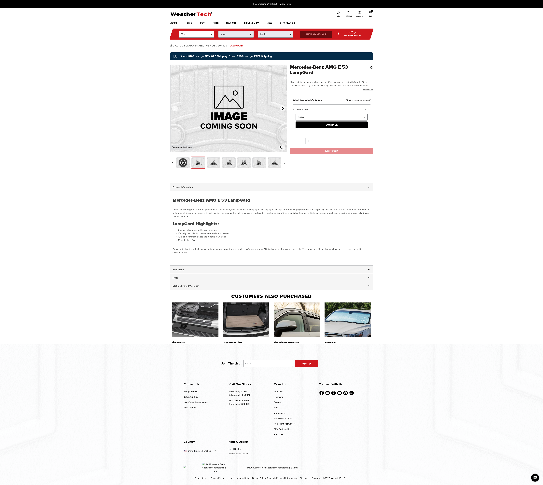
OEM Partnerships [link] (282, 429)
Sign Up (306, 363)
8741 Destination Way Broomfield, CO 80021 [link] (239, 402)
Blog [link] (276, 407)
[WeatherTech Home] (191, 14)
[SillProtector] (195, 319)
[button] (348, 14)
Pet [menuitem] (202, 23)
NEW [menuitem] (269, 23)
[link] (171, 45)
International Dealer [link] (238, 453)
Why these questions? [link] (359, 100)
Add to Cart (331, 150)
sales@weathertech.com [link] (196, 402)
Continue (332, 124)
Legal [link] (230, 478)
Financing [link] (278, 397)
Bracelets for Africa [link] (283, 418)
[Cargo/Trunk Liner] (246, 319)
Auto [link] (178, 45)
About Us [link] (278, 391)
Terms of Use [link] (201, 478)
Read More (368, 89)
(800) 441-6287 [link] (191, 391)
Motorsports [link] (279, 413)
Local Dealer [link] (235, 449)
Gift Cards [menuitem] (287, 23)
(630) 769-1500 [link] (191, 397)
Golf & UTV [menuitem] (251, 23)
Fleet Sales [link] (279, 434)
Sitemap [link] (304, 478)
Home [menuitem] (188, 23)
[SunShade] (348, 319)
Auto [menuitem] (173, 23)
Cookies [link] (316, 478)
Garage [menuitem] (231, 23)
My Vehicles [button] (351, 35)
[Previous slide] (172, 163)
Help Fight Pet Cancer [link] (284, 423)
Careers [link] (277, 402)
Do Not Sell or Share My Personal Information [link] (274, 478)
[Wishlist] (371, 67)
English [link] (207, 451)
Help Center (190, 407)
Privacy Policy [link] (217, 478)
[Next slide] (284, 163)
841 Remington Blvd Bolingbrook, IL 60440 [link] (240, 393)
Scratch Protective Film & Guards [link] (205, 45)
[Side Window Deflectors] (297, 319)
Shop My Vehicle (316, 34)
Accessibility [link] (242, 478)
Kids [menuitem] (216, 23)
